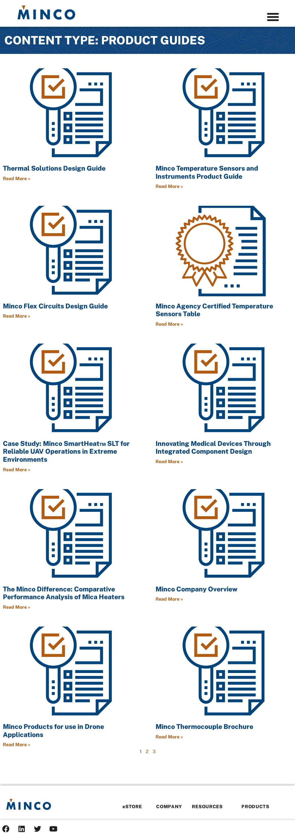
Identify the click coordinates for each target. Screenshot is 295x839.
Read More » (16, 178)
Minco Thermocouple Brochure (204, 726)
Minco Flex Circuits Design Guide (55, 306)
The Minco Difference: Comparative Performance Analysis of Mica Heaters (63, 593)
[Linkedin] (21, 829)
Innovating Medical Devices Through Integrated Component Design (213, 447)
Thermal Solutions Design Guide (54, 168)
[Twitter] (37, 829)
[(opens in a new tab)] (71, 113)
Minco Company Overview (196, 589)
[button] (273, 17)
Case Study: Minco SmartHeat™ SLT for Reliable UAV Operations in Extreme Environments (66, 451)
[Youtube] (53, 829)
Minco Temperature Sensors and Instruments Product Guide (207, 172)
